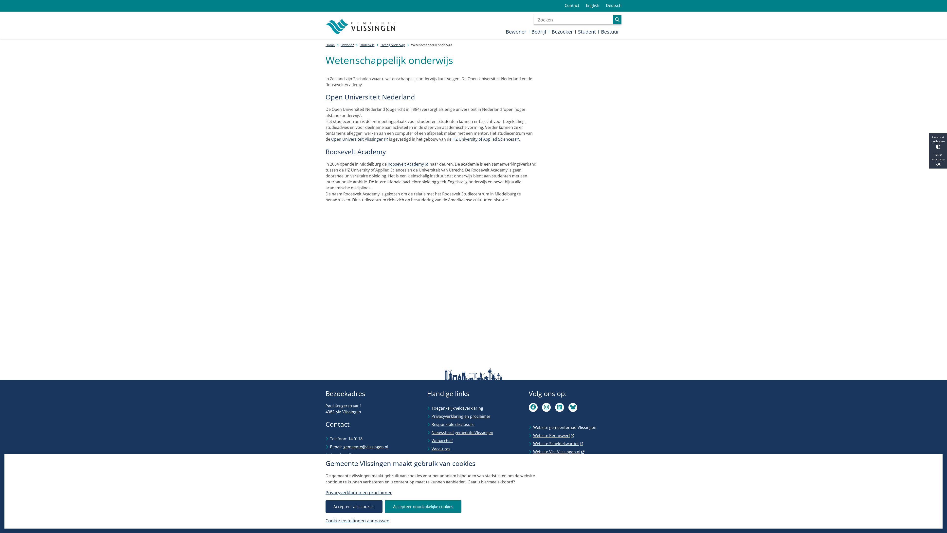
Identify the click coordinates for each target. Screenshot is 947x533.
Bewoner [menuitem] (516, 31)
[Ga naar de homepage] (361, 27)
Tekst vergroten (938, 157)
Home (330, 45)
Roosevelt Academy (406, 164)
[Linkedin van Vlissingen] (559, 407)
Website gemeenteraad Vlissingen (564, 427)
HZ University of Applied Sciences (483, 139)
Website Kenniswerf (551, 435)
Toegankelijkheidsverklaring (457, 408)
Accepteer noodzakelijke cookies (423, 506)
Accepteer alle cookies (354, 506)
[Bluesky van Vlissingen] (572, 407)
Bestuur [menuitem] (610, 31)
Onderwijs (367, 45)
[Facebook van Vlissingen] (533, 407)
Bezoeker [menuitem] (562, 31)
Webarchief (442, 440)
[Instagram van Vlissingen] (546, 407)
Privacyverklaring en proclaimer (359, 492)
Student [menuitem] (587, 31)
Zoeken (617, 19)
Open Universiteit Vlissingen (357, 139)
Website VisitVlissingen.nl (556, 452)
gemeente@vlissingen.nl (365, 447)
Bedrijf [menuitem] (538, 31)
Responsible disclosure (453, 424)
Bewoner (347, 45)
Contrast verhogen (938, 139)
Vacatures (441, 449)
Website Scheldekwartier (556, 443)
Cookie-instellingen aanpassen (357, 521)
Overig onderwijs (393, 45)
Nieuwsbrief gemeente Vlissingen (462, 432)
